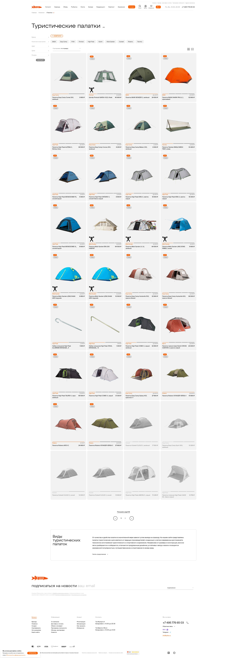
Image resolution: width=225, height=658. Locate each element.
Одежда (57, 7)
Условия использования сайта (116, 652)
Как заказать (81, 626)
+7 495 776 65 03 (188, 7)
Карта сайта (35, 632)
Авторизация (81, 624)
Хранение (121, 7)
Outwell (121, 41)
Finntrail (81, 41)
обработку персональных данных (61, 593)
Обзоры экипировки (58, 630)
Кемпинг (111, 7)
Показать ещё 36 (123, 512)
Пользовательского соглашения (78, 594)
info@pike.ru (167, 635)
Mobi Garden (111, 41)
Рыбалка (74, 7)
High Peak (91, 41)
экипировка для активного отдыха (60, 652)
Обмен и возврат (56, 626)
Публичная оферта (103, 652)
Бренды (159, 3)
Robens (130, 41)
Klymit (100, 41)
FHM (72, 41)
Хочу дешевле (36, 630)
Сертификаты (36, 628)
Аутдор (90, 7)
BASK (54, 41)
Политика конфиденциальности (89, 652)
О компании (55, 621)
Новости (54, 632)
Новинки (154, 3)
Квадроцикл (100, 7)
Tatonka (139, 41)
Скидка (92, 58)
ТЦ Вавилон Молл (101, 628)
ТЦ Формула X (100, 621)
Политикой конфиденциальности (16, 655)
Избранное (80, 628)
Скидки (131, 7)
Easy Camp (63, 41)
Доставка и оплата (167, 3)
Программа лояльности (178, 3)
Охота (83, 7)
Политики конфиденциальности (62, 594)
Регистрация (81, 621)
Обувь (65, 7)
